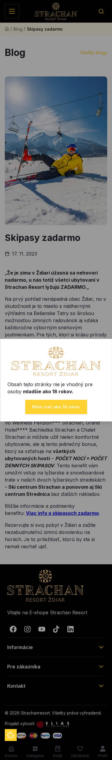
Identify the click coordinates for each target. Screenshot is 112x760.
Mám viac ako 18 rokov (56, 406)
